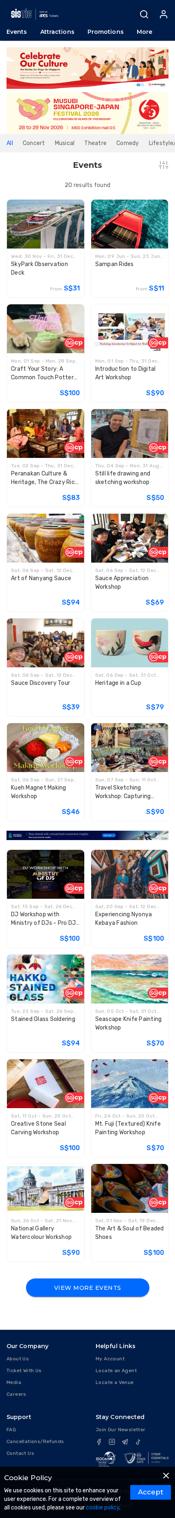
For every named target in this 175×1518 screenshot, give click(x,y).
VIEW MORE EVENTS (87, 1287)
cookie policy (102, 1507)
